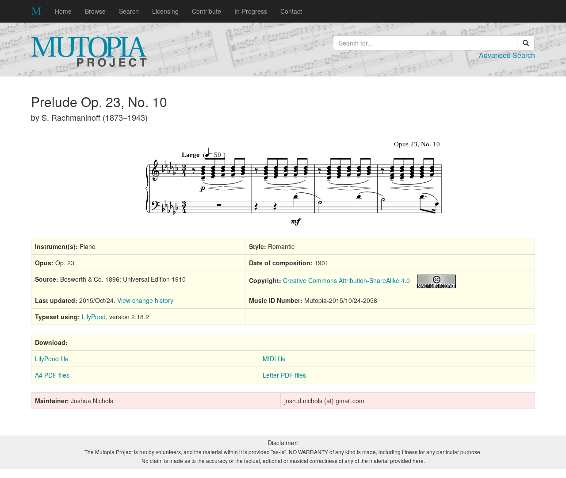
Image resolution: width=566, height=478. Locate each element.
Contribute (206, 11)
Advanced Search (507, 55)
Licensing (165, 11)
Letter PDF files (284, 375)
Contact (291, 11)
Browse (95, 11)
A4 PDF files (52, 375)
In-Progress (250, 11)
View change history (145, 300)
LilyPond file (52, 358)
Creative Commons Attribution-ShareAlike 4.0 (346, 280)
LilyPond (94, 316)
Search (129, 11)
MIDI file (274, 358)
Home (63, 11)
